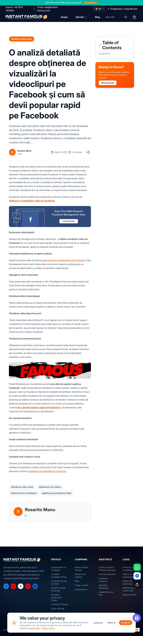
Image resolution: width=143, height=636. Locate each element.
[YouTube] (13, 586)
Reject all (111, 623)
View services (107, 83)
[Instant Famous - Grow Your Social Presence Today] (27, 17)
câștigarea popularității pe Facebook (47, 471)
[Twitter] (20, 586)
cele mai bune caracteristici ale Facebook (63, 260)
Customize (98, 623)
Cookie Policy (34, 628)
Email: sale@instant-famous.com (47, 9)
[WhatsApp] (137, 567)
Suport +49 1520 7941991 (14, 9)
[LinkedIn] (35, 586)
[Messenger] (137, 576)
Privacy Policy (48, 628)
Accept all (125, 623)
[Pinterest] (28, 586)
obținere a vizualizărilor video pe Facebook (32, 200)
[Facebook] (6, 586)
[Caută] (126, 17)
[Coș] (137, 584)
